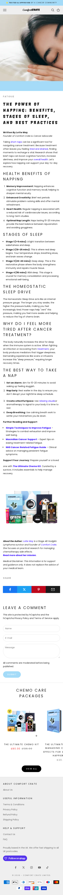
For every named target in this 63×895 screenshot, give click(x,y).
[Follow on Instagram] (31, 867)
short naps (16, 141)
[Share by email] (53, 589)
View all (31, 768)
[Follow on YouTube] (39, 867)
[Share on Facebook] (10, 589)
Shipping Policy (11, 819)
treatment (43, 348)
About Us (8, 789)
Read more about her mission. (19, 555)
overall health (40, 159)
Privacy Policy (22, 618)
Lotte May (28, 541)
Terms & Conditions (13, 804)
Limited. (46, 875)
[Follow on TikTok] (47, 867)
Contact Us (9, 834)
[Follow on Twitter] (23, 867)
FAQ (5, 839)
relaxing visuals (47, 400)
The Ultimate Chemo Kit (27, 466)
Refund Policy (10, 814)
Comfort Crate (48, 544)
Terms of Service (43, 618)
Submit (12, 674)
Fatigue (8, 96)
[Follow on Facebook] (15, 867)
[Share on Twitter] (24, 589)
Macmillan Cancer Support (21, 439)
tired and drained (39, 148)
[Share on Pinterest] (39, 589)
